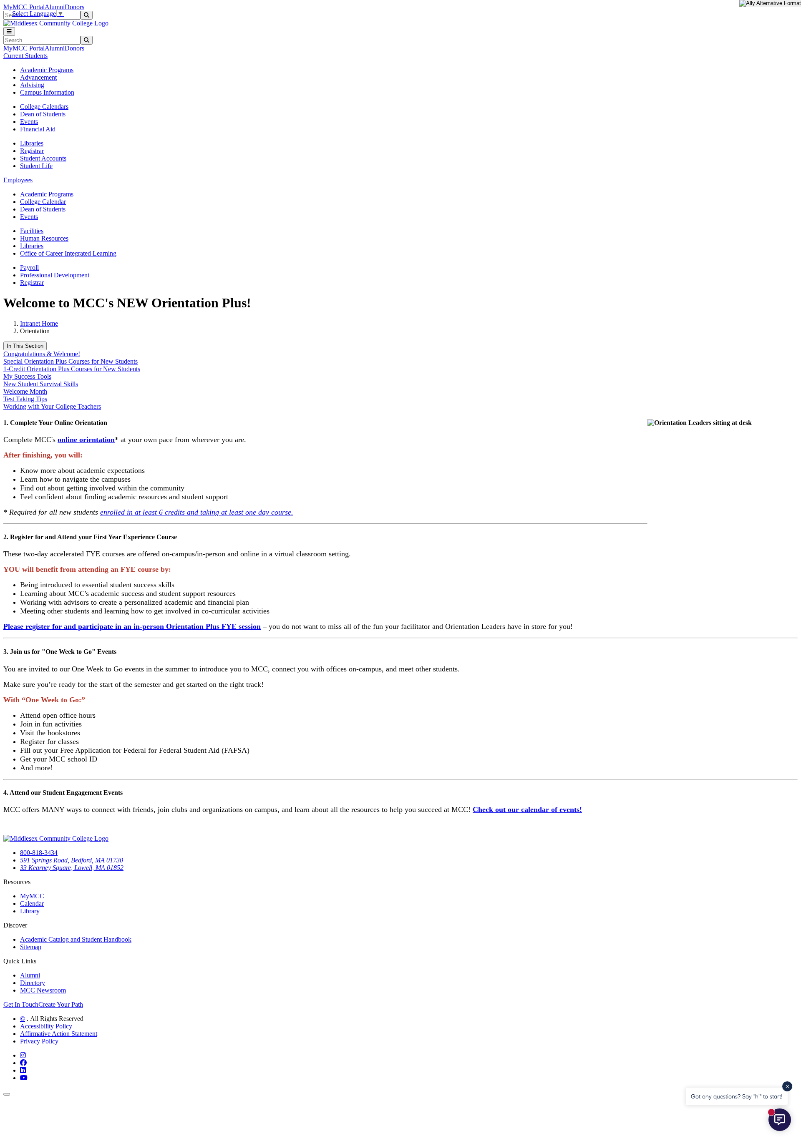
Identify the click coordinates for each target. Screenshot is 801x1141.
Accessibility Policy (46, 1026)
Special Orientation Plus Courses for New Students (70, 361)
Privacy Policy (39, 1041)
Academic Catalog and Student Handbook (75, 939)
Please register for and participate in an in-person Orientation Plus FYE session (132, 626)
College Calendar (43, 201)
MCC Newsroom (43, 990)
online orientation (86, 439)
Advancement (38, 77)
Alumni (55, 6)
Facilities (31, 230)
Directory (32, 982)
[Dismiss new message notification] (787, 1086)
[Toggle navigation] (9, 31)
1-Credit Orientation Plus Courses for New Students (71, 368)
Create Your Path (60, 1004)
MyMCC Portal (24, 6)
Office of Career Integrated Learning (68, 253)
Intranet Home (39, 323)
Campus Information (47, 92)
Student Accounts (43, 158)
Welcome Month (25, 391)
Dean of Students (42, 114)
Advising (32, 84)
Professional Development (54, 275)
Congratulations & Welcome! (41, 353)
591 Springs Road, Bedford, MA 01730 (71, 860)
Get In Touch (20, 1004)
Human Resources (44, 238)
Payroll (29, 267)
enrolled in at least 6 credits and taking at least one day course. (196, 512)
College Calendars (44, 106)
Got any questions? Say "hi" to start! (737, 1096)
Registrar (32, 150)
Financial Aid (37, 129)
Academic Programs (46, 69)
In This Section (25, 346)
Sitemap (30, 946)
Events (29, 121)
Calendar (32, 903)
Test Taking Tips (25, 398)
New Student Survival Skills (40, 383)
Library (30, 911)
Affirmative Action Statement (58, 1033)
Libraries (31, 143)
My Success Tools (27, 376)
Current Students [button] (25, 55)
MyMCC (32, 896)
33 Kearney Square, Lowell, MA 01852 (71, 867)
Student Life (36, 165)
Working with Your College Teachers (52, 406)
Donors (74, 6)
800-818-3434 (39, 852)
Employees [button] (18, 179)
